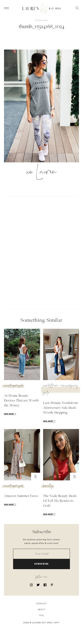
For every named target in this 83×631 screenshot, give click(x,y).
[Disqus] (41, 252)
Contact (41, 604)
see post (9, 414)
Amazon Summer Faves (21, 496)
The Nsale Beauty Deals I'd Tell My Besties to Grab (60, 501)
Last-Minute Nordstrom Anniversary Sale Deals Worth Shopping (60, 408)
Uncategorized (13, 386)
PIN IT (43, 106)
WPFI (57, 623)
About (42, 610)
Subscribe (41, 564)
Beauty (48, 486)
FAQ (41, 615)
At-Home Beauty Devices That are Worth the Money (21, 400)
